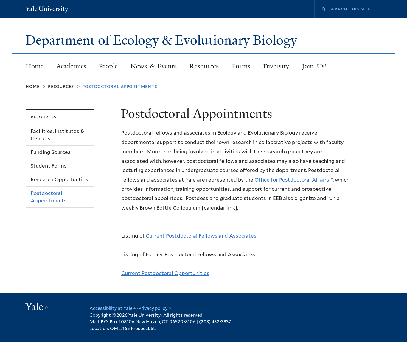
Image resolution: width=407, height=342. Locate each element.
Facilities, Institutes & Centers (57, 135)
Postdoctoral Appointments (49, 197)
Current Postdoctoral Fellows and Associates (201, 236)
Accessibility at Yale (112, 308)
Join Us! (314, 66)
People (108, 66)
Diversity (276, 66)
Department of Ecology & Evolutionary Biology (162, 40)
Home (35, 66)
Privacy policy (155, 308)
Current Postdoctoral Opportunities (165, 273)
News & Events (154, 66)
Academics (71, 66)
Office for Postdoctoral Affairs (293, 180)
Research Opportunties (59, 179)
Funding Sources (51, 152)
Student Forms (49, 166)
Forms (241, 66)
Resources (204, 66)
